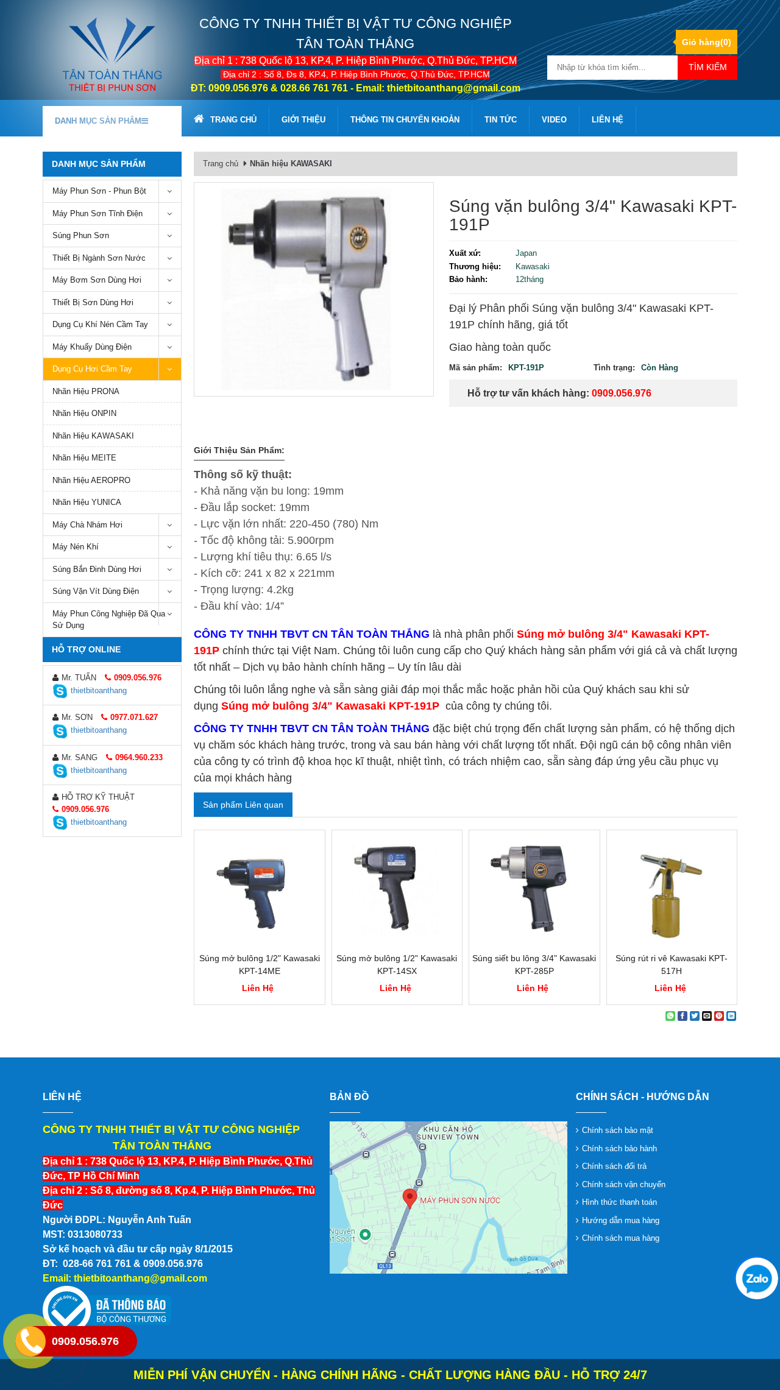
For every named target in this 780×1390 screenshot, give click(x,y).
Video (554, 119)
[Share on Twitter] (695, 1016)
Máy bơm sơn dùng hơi (96, 279)
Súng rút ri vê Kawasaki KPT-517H (671, 964)
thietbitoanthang (99, 690)
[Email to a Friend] (707, 1016)
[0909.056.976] (755, 1277)
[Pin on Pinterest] (719, 1016)
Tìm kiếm (708, 67)
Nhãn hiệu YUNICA (86, 502)
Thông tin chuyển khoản (404, 119)
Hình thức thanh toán (619, 1202)
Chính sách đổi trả (614, 1166)
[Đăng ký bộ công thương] (107, 1309)
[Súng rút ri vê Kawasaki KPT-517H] (672, 891)
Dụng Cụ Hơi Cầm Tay (92, 368)
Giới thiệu (303, 119)
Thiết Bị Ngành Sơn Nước (99, 258)
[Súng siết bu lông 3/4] (534, 891)
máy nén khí (75, 546)
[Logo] (112, 53)
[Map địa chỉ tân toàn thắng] (448, 1196)
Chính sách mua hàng (620, 1238)
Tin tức (500, 119)
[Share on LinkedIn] (731, 1016)
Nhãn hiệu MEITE (84, 457)
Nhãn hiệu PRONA (85, 391)
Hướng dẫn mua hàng (620, 1220)
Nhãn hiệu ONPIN (84, 413)
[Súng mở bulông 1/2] (259, 891)
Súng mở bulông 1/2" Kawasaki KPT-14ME (259, 964)
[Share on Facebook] (682, 1016)
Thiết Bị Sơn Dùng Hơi (92, 302)
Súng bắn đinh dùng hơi (96, 569)
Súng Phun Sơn (80, 235)
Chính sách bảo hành (619, 1148)
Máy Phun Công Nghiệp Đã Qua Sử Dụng (108, 619)
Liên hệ (607, 119)
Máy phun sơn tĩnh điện (97, 213)
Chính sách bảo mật (617, 1130)
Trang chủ (233, 119)
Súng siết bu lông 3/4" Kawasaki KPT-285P (534, 964)
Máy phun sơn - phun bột (99, 191)
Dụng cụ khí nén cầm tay (100, 324)
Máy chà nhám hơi (87, 524)
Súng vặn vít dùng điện (95, 591)
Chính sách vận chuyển (623, 1184)
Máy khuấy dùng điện (92, 346)
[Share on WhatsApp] (670, 1016)
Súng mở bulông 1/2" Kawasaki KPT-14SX (396, 964)
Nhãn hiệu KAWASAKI (93, 435)
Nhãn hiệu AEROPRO (91, 480)
